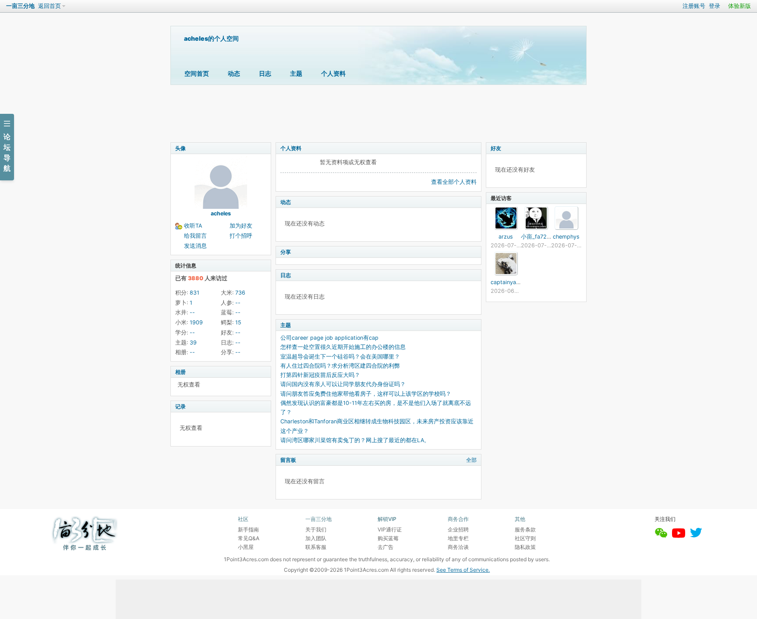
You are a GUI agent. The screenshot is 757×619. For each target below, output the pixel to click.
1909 (196, 322)
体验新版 (739, 6)
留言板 (288, 460)
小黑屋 (246, 547)
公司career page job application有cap (329, 337)
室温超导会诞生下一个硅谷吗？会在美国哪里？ (340, 356)
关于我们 (315, 529)
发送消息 (195, 246)
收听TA (193, 225)
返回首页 (49, 6)
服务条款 (525, 529)
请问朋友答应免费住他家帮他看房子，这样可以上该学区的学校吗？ (365, 393)
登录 (714, 6)
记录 (180, 406)
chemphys (566, 236)
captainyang (507, 282)
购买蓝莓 (388, 538)
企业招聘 (458, 529)
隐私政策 (525, 547)
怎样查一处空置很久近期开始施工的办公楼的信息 (343, 347)
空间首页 (196, 73)
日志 (265, 73)
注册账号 (694, 6)
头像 (180, 148)
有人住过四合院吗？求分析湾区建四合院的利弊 (340, 365)
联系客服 (315, 547)
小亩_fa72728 (539, 236)
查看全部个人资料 (454, 182)
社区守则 (525, 538)
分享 (285, 252)
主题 (296, 73)
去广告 (385, 547)
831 (194, 292)
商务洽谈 (458, 547)
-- (238, 302)
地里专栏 (458, 538)
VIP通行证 (390, 529)
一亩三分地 (20, 6)
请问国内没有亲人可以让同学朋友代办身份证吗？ (343, 384)
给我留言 (195, 235)
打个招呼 (241, 235)
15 (238, 322)
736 (240, 292)
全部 (471, 460)
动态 (234, 73)
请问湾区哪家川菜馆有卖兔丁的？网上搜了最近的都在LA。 (355, 440)
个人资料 (333, 73)
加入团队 (315, 538)
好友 (496, 148)
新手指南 (248, 529)
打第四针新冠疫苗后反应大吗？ (320, 375)
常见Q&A (248, 538)
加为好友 (241, 225)
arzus (506, 236)
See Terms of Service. (463, 569)
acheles (221, 213)
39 (193, 342)
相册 (180, 372)
